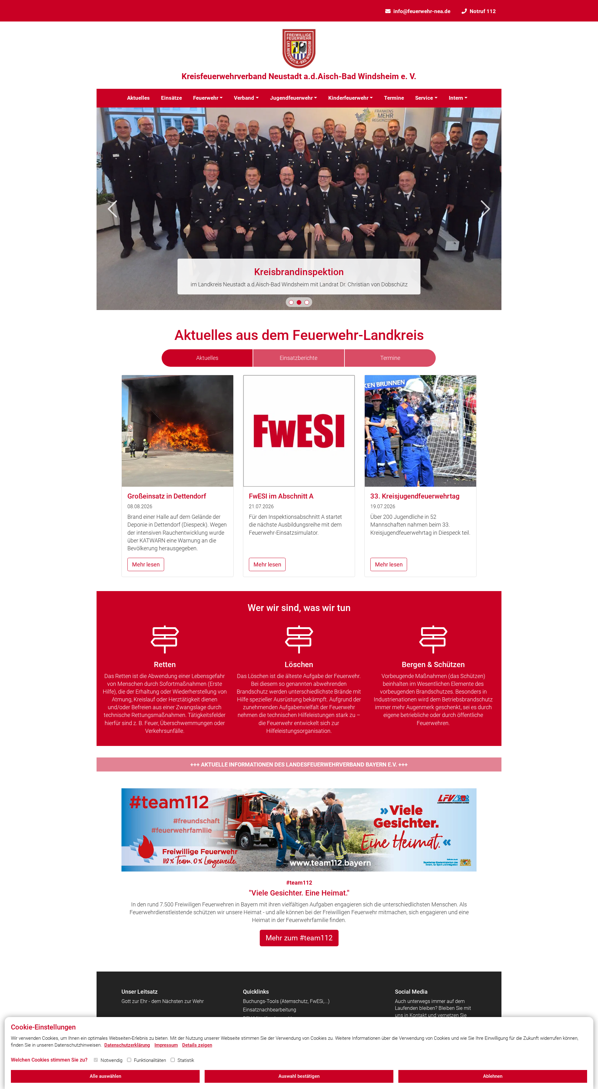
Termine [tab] (390, 358)
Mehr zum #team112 (299, 938)
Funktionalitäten (150, 1060)
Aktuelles (138, 98)
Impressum (166, 1045)
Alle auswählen (105, 1076)
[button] (291, 302)
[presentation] (112, 209)
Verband (244, 98)
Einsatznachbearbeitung (269, 1010)
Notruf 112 (483, 11)
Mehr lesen (146, 564)
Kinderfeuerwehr (348, 98)
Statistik (186, 1060)
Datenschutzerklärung (127, 1045)
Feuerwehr (205, 98)
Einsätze (171, 98)
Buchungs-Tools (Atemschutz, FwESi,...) (286, 1001)
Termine (394, 98)
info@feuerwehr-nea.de (421, 11)
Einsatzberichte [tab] (298, 358)
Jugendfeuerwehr (291, 98)
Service (424, 98)
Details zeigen (197, 1045)
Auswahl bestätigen (299, 1076)
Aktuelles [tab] (207, 358)
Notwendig (111, 1060)
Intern (456, 98)
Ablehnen (492, 1076)
